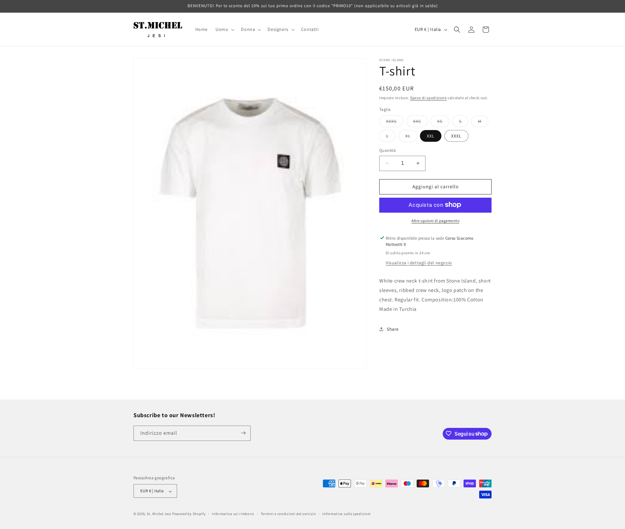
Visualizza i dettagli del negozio (419, 263)
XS (443, 122)
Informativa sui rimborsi (233, 514)
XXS (420, 122)
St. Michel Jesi (159, 514)
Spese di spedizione (428, 97)
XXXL (456, 136)
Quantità (387, 150)
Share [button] (393, 329)
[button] (224, 29)
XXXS (394, 122)
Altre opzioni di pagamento (435, 220)
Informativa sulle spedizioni (346, 514)
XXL (431, 136)
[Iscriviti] (243, 433)
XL (411, 137)
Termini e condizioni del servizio (288, 514)
